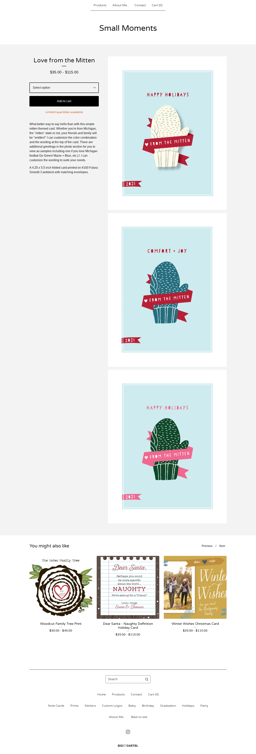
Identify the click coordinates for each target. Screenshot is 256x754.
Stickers (90, 706)
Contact (140, 5)
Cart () (157, 5)
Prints (74, 706)
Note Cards (56, 706)
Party (204, 706)
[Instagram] (128, 731)
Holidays (188, 706)
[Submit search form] (146, 679)
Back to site (139, 717)
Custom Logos (112, 706)
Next (222, 545)
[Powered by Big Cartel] (128, 745)
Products (100, 5)
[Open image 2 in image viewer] (167, 290)
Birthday (148, 706)
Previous (207, 545)
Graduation (168, 706)
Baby (132, 706)
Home (101, 694)
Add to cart (64, 101)
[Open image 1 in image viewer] (167, 133)
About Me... (120, 5)
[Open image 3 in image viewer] (167, 446)
